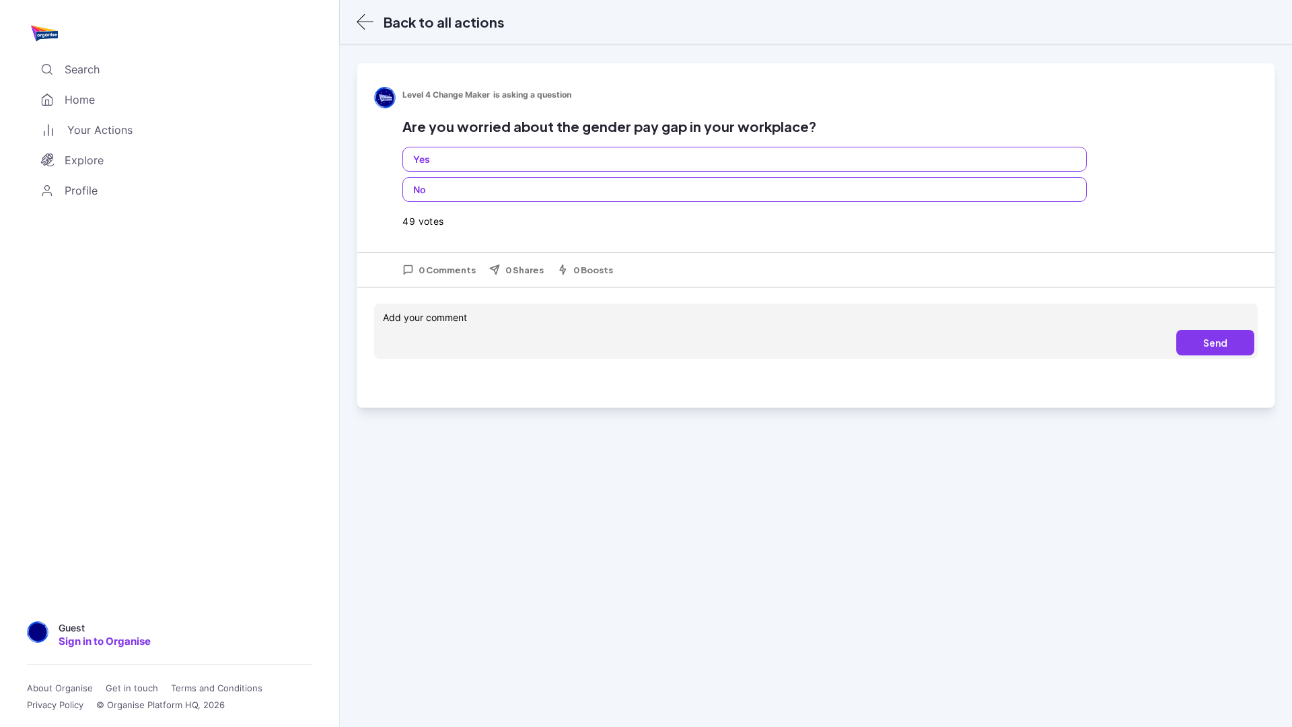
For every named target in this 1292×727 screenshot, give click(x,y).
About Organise (60, 688)
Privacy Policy (55, 705)
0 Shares (524, 270)
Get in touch (132, 688)
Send (1215, 343)
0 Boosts (593, 270)
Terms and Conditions (216, 688)
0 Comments (447, 270)
